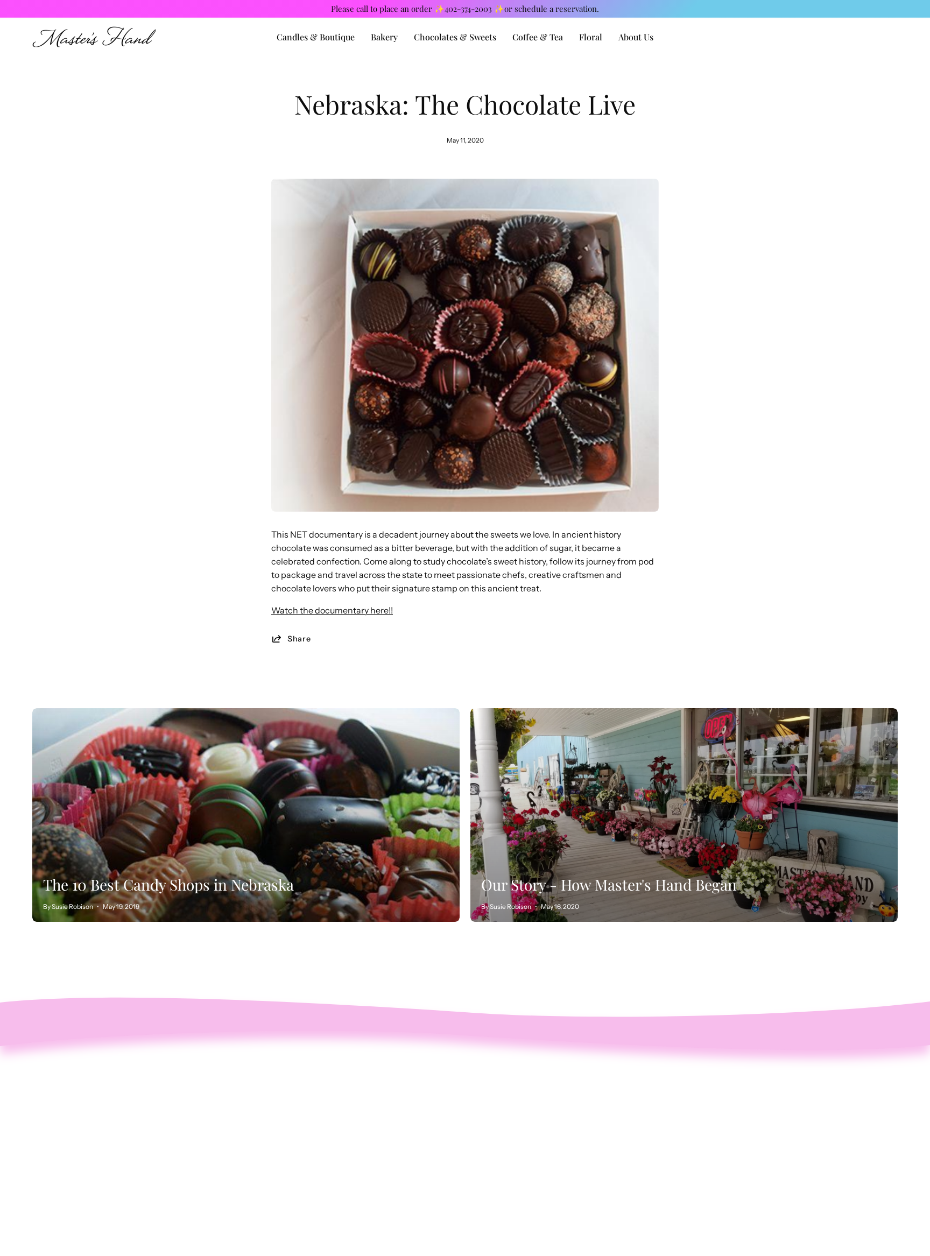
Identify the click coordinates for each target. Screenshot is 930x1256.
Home (305, 1161)
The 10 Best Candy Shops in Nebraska (168, 884)
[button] (635, 36)
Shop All (309, 1090)
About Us (311, 1126)
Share (299, 639)
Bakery (306, 1108)
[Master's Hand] (94, 36)
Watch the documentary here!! (332, 610)
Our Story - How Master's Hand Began (609, 884)
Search (307, 1073)
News (304, 1144)
